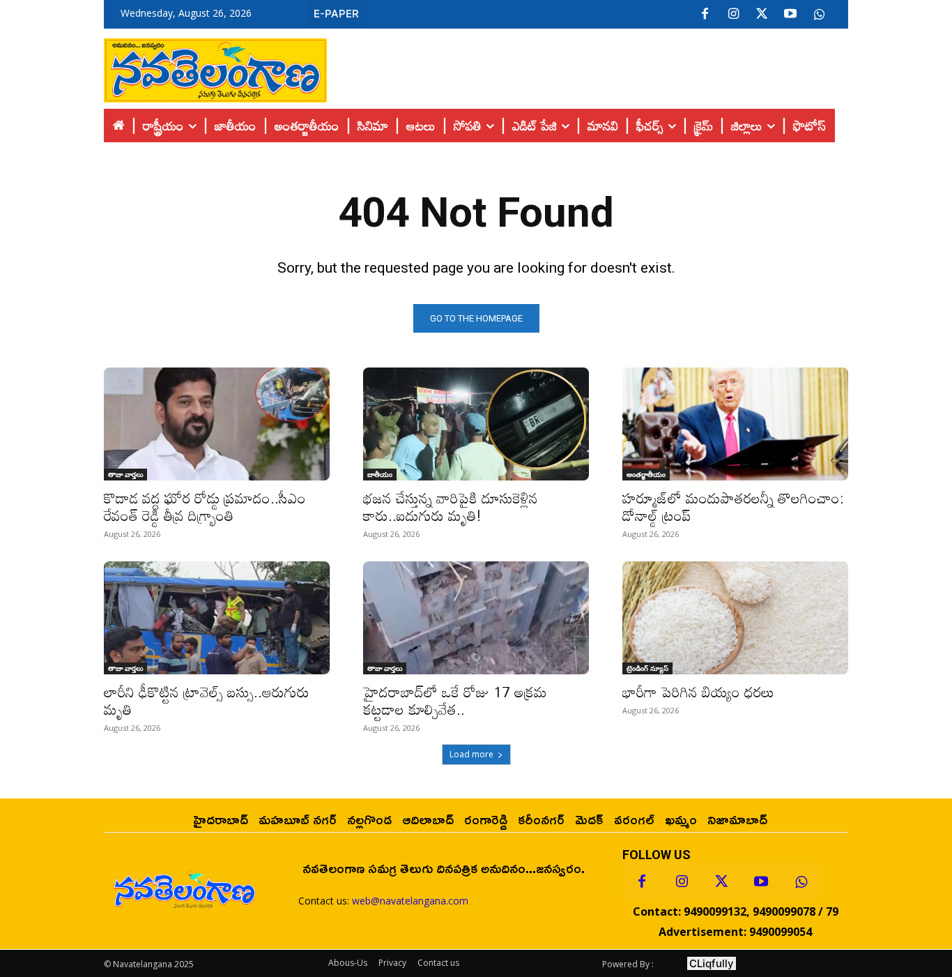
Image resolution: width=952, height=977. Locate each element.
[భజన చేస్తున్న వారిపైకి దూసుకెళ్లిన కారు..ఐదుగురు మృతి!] (476, 424)
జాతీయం (379, 474)
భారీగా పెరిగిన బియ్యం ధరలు (698, 691)
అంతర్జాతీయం (646, 474)
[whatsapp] (818, 14)
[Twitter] (761, 14)
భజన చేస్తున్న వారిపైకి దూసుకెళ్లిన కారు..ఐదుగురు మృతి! (450, 506)
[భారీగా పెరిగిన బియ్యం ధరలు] (735, 617)
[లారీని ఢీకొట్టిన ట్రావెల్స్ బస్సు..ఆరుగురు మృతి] (217, 617)
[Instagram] (733, 14)
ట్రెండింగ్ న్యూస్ (647, 668)
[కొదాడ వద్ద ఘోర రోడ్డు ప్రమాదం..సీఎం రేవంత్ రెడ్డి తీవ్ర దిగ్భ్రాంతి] (217, 424)
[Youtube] (790, 14)
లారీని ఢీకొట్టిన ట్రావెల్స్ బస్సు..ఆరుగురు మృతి (206, 700)
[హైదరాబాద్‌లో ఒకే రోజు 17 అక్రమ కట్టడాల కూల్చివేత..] (476, 617)
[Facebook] (704, 14)
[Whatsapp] (800, 882)
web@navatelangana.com (410, 900)
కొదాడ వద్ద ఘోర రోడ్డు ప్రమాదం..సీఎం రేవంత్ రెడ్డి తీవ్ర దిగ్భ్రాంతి (205, 506)
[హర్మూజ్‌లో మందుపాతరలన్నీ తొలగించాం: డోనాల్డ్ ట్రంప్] (735, 424)
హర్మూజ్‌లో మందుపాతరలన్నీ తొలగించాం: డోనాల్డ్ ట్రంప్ (733, 506)
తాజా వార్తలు (125, 474)
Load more (471, 754)
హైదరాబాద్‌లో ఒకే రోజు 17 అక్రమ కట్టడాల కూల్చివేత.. (455, 700)
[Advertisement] (587, 67)
